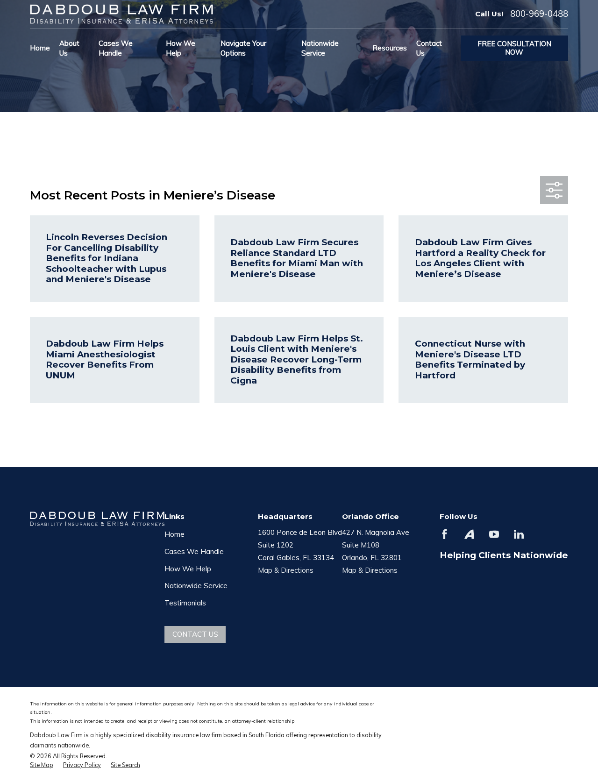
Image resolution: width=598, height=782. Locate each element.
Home (174, 534)
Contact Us (195, 634)
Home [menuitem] (40, 47)
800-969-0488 (539, 14)
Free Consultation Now (514, 48)
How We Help (187, 568)
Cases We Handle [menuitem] (116, 48)
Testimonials (185, 602)
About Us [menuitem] (69, 48)
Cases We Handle (194, 551)
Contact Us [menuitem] (429, 48)
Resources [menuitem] (389, 47)
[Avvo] (469, 534)
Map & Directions (285, 570)
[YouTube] (494, 534)
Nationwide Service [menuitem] (320, 48)
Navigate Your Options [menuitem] (243, 48)
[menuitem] (41, 765)
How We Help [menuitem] (180, 48)
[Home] (121, 14)
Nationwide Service (196, 585)
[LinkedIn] (519, 534)
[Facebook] (444, 534)
